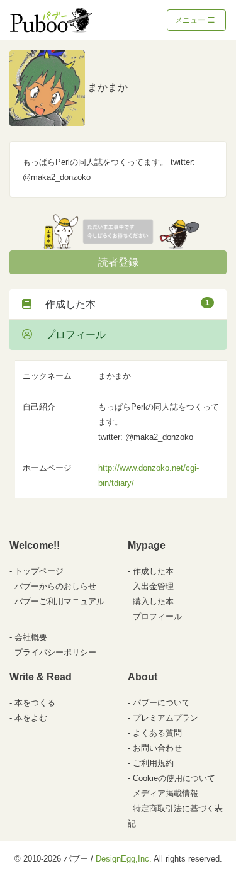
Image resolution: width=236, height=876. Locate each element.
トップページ (39, 571)
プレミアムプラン (165, 717)
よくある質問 (157, 733)
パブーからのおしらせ (55, 586)
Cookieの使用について (174, 778)
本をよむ (30, 717)
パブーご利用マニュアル (59, 601)
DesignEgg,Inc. (124, 858)
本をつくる (34, 702)
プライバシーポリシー (55, 652)
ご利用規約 (153, 763)
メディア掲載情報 (165, 793)
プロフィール (70, 334)
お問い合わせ (157, 748)
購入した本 (153, 601)
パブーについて (161, 702)
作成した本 (122, 304)
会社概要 (30, 637)
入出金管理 (153, 586)
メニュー (191, 20)
